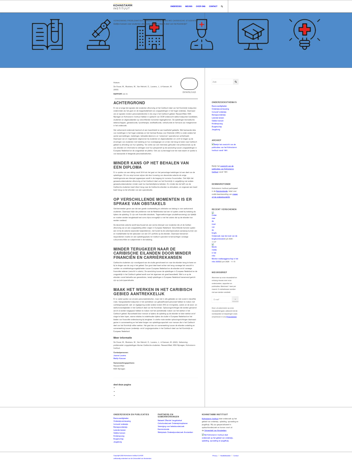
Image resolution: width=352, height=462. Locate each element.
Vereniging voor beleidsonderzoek (171, 426)
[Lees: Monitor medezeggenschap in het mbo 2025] (214, 255)
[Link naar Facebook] (232, 6)
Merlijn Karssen (119, 358)
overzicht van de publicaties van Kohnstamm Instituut (223, 169)
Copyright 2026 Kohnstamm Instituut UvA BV (128, 455)
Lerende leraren (218, 117)
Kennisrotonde (222, 191)
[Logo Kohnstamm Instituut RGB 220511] (122, 6)
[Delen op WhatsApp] (117, 391)
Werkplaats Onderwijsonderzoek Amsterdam (175, 432)
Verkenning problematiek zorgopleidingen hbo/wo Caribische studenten (155, 20)
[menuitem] (176, 6)
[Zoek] (222, 6)
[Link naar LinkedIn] (236, 6)
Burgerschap (217, 126)
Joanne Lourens (119, 355)
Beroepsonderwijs (219, 114)
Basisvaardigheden (219, 106)
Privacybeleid (231, 317)
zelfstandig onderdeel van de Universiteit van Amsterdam (132, 458)
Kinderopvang (217, 123)
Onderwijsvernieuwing (220, 109)
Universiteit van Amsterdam (215, 430)
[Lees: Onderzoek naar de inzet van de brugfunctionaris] (214, 232)
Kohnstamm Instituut (210, 418)
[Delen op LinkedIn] (117, 395)
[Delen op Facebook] (117, 387)
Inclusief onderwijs (219, 112)
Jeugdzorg (216, 129)
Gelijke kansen (218, 120)
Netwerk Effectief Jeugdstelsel (170, 420)
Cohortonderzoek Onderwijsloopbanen (173, 423)
